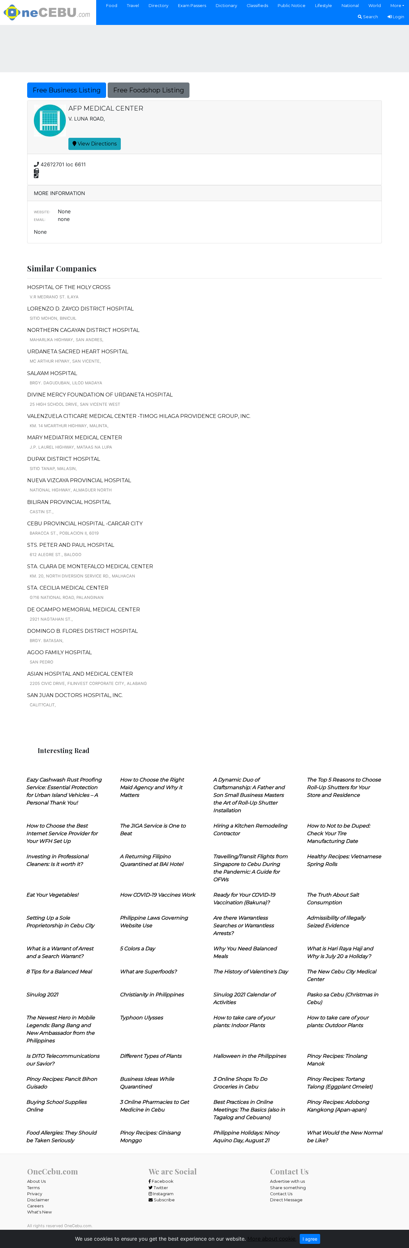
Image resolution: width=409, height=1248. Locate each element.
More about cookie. (272, 1239)
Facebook (162, 1181)
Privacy (34, 1193)
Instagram (163, 1193)
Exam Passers (192, 5)
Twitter (160, 1187)
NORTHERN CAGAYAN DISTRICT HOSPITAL (83, 330)
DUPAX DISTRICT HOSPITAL (63, 459)
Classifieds (257, 5)
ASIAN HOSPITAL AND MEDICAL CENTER (80, 674)
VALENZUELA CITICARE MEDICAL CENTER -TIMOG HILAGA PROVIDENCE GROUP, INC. (139, 416)
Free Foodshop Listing (148, 90)
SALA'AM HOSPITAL (52, 373)
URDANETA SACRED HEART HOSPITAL (77, 352)
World (374, 5)
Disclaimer (38, 1199)
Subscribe (164, 1199)
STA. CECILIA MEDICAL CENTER (67, 588)
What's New (39, 1212)
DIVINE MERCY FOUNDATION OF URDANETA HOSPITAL (100, 395)
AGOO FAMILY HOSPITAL (59, 652)
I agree (310, 1239)
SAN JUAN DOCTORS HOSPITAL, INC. (75, 695)
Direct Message (286, 1199)
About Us (36, 1181)
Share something (288, 1187)
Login (398, 16)
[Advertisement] (204, 47)
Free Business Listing (67, 90)
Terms (33, 1187)
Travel (133, 5)
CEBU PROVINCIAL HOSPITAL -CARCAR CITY (85, 524)
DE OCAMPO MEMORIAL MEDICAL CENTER (83, 610)
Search (370, 16)
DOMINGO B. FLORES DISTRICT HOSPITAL (82, 631)
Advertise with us (287, 1181)
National (350, 5)
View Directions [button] (96, 144)
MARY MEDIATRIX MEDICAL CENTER (74, 438)
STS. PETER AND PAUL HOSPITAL (70, 545)
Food (111, 5)
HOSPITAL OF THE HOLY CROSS (69, 287)
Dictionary (226, 5)
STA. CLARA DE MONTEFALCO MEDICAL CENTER (90, 566)
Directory (158, 5)
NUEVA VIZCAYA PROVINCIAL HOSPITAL (79, 480)
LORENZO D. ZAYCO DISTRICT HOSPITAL (80, 309)
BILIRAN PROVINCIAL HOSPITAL (69, 502)
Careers (35, 1206)
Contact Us (281, 1193)
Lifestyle (323, 5)
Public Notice (291, 5)
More (395, 5)
